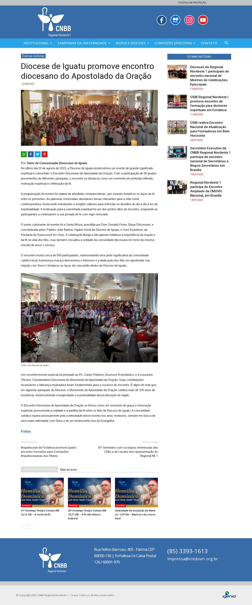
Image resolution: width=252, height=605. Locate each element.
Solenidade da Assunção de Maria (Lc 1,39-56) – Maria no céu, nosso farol (135, 514)
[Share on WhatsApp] (24, 154)
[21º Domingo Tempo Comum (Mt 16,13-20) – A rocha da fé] (42, 492)
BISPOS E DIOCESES (131, 43)
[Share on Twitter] (38, 154)
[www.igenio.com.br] (229, 597)
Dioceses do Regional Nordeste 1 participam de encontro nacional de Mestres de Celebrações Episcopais (209, 75)
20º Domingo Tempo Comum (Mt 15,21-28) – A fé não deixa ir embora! (87, 514)
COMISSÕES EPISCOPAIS (173, 43)
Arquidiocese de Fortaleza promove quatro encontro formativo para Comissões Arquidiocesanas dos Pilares (48, 452)
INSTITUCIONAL (36, 43)
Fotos (26, 431)
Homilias (26, 505)
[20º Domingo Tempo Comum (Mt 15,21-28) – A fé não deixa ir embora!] (89, 492)
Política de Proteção (192, 2)
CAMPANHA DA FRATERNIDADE (82, 43)
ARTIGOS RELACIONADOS (39, 469)
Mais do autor (68, 469)
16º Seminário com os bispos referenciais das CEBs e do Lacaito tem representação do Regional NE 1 (128, 452)
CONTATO (209, 43)
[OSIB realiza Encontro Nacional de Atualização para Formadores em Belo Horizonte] (177, 127)
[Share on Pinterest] (44, 154)
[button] (226, 43)
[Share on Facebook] (31, 154)
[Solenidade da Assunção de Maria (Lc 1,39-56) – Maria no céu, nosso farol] (136, 492)
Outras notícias (33, 56)
